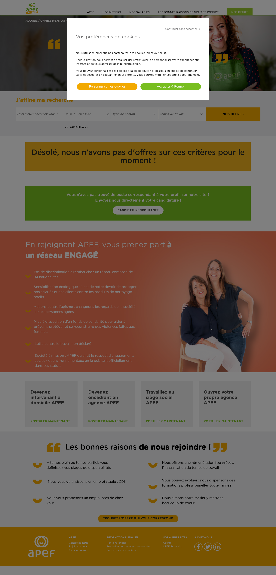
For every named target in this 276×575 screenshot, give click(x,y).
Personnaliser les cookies (107, 86)
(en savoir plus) (156, 53)
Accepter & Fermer (171, 86)
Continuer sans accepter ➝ (182, 29)
